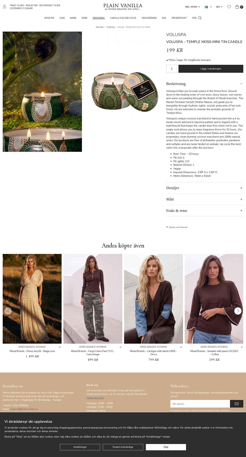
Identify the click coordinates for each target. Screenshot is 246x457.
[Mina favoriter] (229, 7)
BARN (73, 18)
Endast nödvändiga (123, 447)
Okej (166, 447)
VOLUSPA (176, 35)
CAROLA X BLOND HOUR (123, 18)
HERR (84, 18)
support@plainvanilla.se (24, 409)
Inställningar (80, 447)
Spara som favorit (177, 227)
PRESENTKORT (179, 18)
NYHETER (49, 18)
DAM (62, 18)
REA (164, 18)
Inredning (99, 18)
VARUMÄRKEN (149, 18)
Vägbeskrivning (95, 398)
